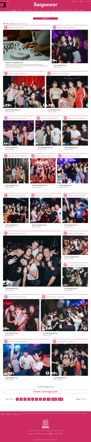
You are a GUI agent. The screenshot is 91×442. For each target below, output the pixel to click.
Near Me (6, 24)
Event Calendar (75, 413)
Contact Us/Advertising (24, 413)
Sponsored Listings (66, 413)
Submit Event (45, 18)
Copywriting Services (34, 413)
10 (49, 399)
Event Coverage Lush (45, 391)
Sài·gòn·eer (38, 434)
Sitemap (83, 413)
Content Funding (8, 413)
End (60, 399)
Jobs (46, 413)
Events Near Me (52, 413)
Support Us (15, 413)
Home (2, 413)
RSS (80, 413)
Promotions (58, 413)
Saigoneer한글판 (48, 434)
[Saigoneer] (45, 3)
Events (12, 24)
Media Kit (3, 414)
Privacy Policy (9, 414)
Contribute (42, 413)
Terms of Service (16, 414)
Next (54, 399)
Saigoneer (31, 434)
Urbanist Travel (58, 434)
